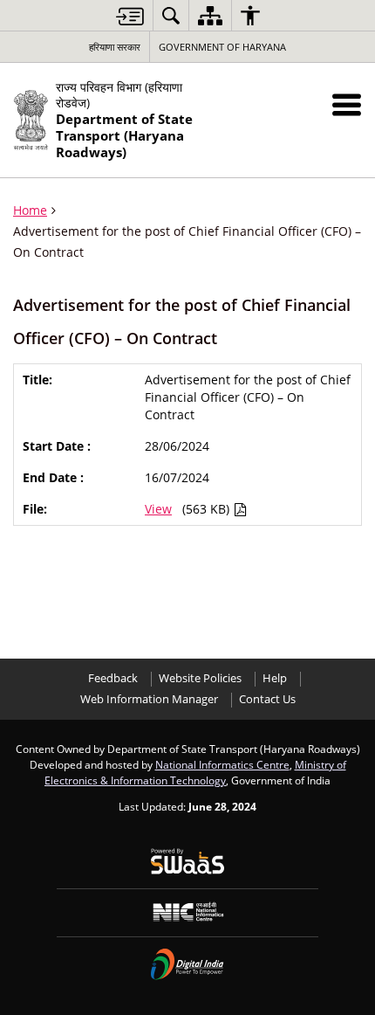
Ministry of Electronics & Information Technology (195, 772)
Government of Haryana (222, 46)
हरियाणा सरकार (114, 46)
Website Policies (200, 678)
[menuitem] (170, 15)
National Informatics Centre (222, 764)
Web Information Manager (149, 699)
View (158, 509)
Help (274, 678)
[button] (346, 104)
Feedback (113, 678)
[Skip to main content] (130, 16)
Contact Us (267, 699)
